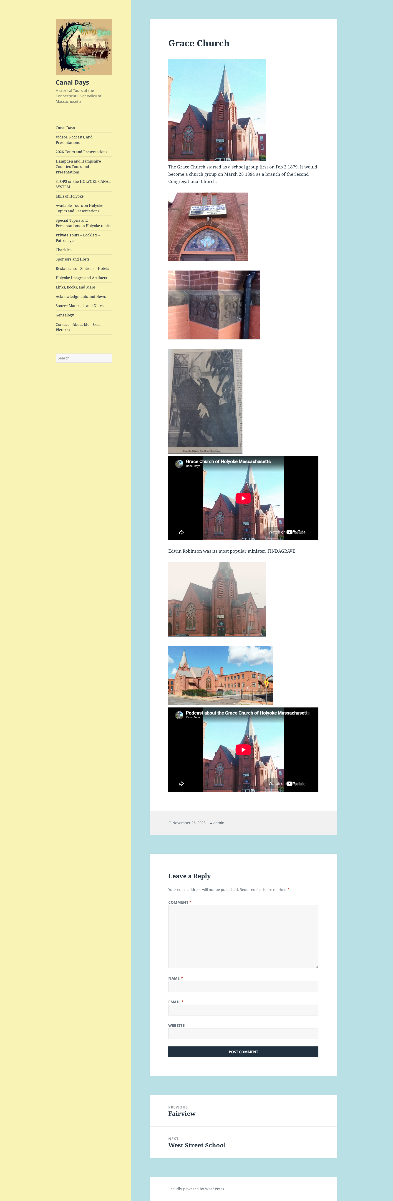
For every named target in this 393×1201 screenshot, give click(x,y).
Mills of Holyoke (70, 196)
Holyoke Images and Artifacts (81, 277)
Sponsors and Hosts (72, 259)
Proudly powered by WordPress (196, 1188)
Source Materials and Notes (79, 305)
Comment (180, 902)
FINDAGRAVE (281, 551)
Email (176, 1001)
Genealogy (65, 315)
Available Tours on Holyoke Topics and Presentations (79, 208)
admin (218, 822)
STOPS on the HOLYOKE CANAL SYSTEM (83, 184)
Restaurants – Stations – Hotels (82, 268)
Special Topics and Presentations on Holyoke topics (83, 223)
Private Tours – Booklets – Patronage (78, 238)
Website (176, 1025)
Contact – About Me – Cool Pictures (78, 327)
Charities (63, 249)
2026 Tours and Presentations (81, 151)
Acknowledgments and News (81, 296)
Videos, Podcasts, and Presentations (74, 140)
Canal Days (72, 82)
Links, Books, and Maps (76, 287)
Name (175, 978)
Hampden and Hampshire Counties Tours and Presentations (78, 167)
